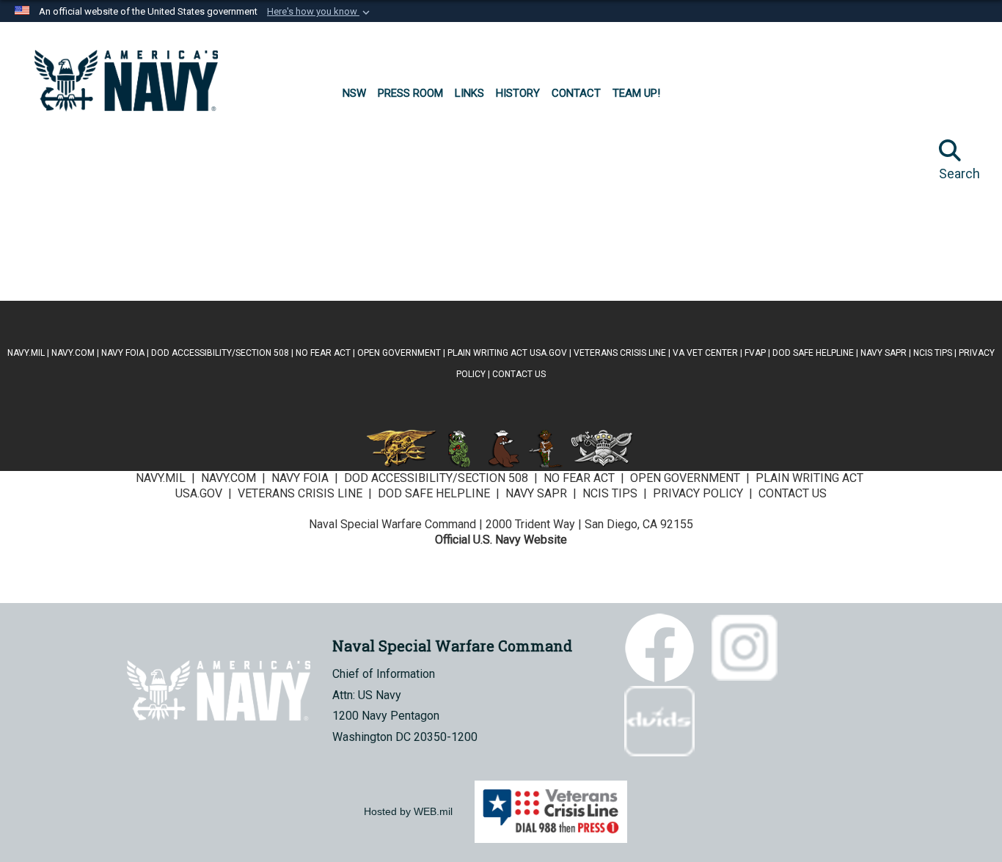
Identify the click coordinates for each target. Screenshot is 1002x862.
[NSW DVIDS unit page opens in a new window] (126, 234)
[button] (320, 11)
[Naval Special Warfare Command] (126, 81)
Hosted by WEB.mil (408, 811)
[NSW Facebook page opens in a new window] (84, 161)
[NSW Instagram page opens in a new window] (168, 161)
